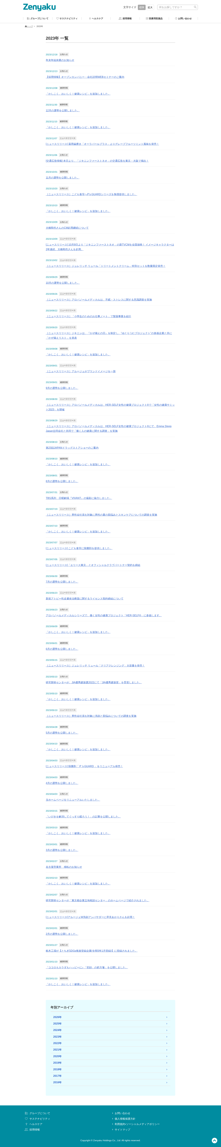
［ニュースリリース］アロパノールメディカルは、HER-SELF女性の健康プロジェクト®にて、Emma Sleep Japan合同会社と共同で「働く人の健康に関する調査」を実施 (108, 428)
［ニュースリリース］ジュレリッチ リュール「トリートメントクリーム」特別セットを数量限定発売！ (106, 266)
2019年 (57, 1062)
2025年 (57, 1023)
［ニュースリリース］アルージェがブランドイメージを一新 (81, 371)
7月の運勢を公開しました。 (62, 581)
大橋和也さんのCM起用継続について (67, 227)
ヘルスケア (35, 1124)
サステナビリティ (39, 1118)
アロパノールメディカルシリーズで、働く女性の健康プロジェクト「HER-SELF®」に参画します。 (104, 615)
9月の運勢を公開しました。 (62, 388)
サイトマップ (122, 1129)
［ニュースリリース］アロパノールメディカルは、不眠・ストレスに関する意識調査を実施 (99, 299)
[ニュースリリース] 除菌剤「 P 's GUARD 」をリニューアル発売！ (84, 766)
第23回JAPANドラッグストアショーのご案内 (72, 447)
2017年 (57, 1075)
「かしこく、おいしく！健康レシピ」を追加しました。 (78, 93)
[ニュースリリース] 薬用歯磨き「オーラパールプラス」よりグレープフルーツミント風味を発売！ (102, 144)
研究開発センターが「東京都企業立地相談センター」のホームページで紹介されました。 (97, 900)
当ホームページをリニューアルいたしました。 (73, 799)
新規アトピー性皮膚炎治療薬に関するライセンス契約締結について (84, 598)
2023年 (57, 1036)
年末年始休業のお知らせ (60, 60)
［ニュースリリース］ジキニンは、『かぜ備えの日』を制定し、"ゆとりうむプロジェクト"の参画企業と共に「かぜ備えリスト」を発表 (109, 335)
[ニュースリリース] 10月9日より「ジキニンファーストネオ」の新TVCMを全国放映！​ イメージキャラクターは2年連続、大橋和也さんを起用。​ (110, 247)
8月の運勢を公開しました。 (62, 481)
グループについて (39, 1113)
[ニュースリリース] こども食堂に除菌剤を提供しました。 (79, 548)
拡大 (150, 7)
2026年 (57, 1017)
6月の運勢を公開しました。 (62, 649)
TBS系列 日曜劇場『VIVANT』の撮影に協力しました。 (79, 498)
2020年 (57, 1056)
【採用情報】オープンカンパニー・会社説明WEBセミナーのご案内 (85, 77)
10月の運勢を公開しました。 (63, 282)
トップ (30, 26)
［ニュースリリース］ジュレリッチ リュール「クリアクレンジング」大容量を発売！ (95, 665)
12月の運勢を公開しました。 (63, 110)
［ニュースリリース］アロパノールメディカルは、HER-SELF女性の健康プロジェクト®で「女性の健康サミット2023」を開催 (110, 407)
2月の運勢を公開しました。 (62, 934)
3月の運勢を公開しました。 (62, 850)
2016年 (57, 1082)
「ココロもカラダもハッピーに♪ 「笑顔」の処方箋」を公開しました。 (87, 967)
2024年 (57, 1030)
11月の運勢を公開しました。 (62, 177)
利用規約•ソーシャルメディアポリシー (137, 1124)
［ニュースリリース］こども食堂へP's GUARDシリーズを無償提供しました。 (91, 194)
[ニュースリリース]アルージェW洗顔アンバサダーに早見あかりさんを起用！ (90, 917)
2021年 (57, 1049)
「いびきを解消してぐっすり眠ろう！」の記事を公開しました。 (83, 816)
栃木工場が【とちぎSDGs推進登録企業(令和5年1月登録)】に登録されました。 (92, 950)
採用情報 (34, 1129)
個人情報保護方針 (125, 1118)
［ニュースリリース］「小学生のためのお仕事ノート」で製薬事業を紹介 (88, 316)
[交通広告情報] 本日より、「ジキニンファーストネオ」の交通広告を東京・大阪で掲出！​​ (97, 160)
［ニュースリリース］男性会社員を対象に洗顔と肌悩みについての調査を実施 (91, 716)
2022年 (57, 1043)
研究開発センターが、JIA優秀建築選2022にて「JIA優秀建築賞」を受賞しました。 (94, 682)
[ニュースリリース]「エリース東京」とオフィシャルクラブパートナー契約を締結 (93, 565)
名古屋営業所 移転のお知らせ (64, 867)
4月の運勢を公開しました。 (62, 783)
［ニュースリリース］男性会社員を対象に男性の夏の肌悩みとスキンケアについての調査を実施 (101, 514)
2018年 (57, 1069)
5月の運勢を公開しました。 (62, 732)
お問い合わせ (122, 1113)
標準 (141, 7)
